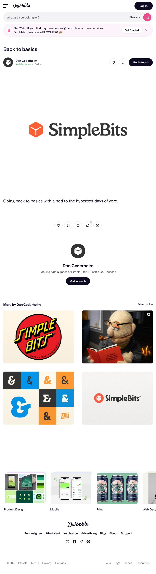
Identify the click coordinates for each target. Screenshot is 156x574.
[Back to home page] (21, 5)
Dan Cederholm (26, 60)
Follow (38, 64)
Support (126, 533)
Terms (35, 563)
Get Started (132, 30)
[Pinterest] (88, 541)
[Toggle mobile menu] (5, 6)
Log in (144, 6)
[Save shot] (123, 62)
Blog (103, 533)
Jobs (108, 563)
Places (128, 563)
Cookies (60, 563)
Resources (142, 563)
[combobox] (65, 17)
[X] (67, 541)
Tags (117, 563)
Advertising (89, 533)
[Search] (147, 17)
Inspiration (70, 533)
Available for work (24, 64)
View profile (145, 304)
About (113, 533)
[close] (146, 30)
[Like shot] (113, 62)
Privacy (47, 563)
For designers (33, 533)
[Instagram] (81, 541)
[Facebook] (74, 541)
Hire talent (53, 533)
